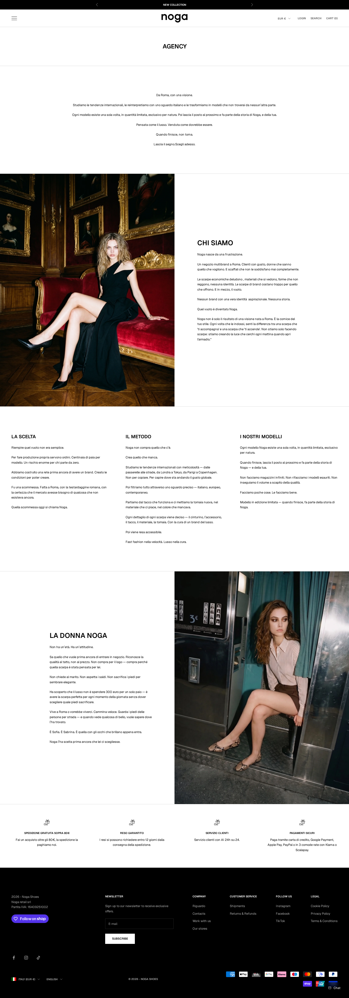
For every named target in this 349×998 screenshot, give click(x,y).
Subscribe (120, 939)
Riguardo (199, 906)
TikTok (280, 921)
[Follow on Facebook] (13, 957)
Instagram (283, 906)
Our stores (200, 929)
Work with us (202, 921)
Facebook (283, 914)
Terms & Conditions (324, 921)
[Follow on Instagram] (26, 957)
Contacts (199, 914)
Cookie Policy (320, 906)
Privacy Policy (320, 914)
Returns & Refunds (243, 914)
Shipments (237, 906)
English (52, 979)
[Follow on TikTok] (38, 957)
